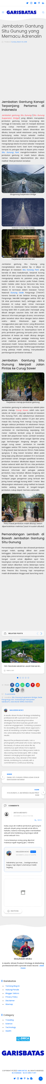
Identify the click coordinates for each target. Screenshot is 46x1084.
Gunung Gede (17, 292)
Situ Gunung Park (10, 152)
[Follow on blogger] (31, 1078)
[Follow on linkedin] (43, 3)
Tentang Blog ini (12, 986)
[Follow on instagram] (31, 3)
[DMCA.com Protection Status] (23, 1039)
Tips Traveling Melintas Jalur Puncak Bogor (24, 666)
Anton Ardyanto (20, 813)
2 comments (9, 694)
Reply (40, 820)
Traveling (9, 1020)
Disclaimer (10, 1000)
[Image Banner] (23, 1053)
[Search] (43, 12)
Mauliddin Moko (22, 852)
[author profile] (5, 710)
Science (8, 1023)
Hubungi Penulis (12, 989)
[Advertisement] (23, 69)
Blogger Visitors (12, 993)
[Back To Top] (41, 1079)
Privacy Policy (11, 997)
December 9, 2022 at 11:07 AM (23, 816)
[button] (12, 685)
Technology (10, 1027)
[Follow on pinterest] (39, 3)
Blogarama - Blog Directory (24, 1073)
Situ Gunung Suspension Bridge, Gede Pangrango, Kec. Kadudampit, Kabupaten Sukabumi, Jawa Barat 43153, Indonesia (22, 699)
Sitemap (9, 1004)
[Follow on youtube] (35, 3)
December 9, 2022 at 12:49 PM (26, 855)
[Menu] (3, 12)
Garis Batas (22, 1071)
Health (8, 1031)
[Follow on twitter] (27, 3)
